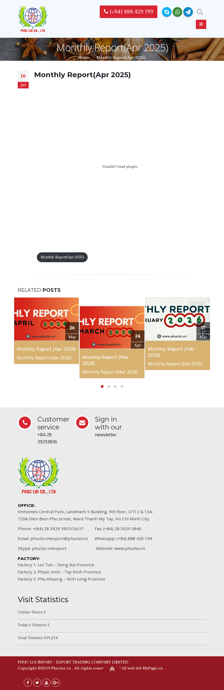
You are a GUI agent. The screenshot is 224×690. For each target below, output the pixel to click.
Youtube (46, 683)
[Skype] (167, 12)
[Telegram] (188, 12)
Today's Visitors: (33, 625)
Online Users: (31, 612)
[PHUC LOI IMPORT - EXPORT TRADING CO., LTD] (33, 18)
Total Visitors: (30, 637)
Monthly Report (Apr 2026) (46, 349)
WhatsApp (177, 12)
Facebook (28, 683)
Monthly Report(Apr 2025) (62, 257)
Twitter (37, 683)
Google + (56, 683)
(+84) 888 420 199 (130, 11)
